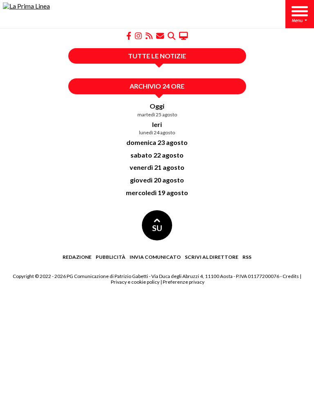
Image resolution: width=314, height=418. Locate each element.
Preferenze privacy (183, 282)
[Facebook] (128, 35)
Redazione (77, 257)
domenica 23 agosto (157, 142)
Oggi (157, 106)
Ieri (157, 124)
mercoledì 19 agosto (157, 192)
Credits (291, 276)
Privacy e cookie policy (135, 282)
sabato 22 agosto (157, 155)
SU (157, 228)
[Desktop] (183, 35)
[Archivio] (171, 35)
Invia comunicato (155, 257)
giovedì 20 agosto (157, 180)
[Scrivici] (160, 35)
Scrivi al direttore (211, 257)
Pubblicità (111, 257)
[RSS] (149, 35)
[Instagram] (138, 35)
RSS (246, 257)
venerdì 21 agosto (157, 167)
